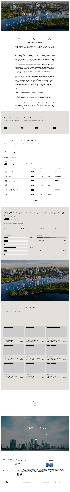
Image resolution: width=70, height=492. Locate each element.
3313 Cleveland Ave (12, 190)
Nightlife (30, 164)
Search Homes (35, 383)
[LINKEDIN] (57, 482)
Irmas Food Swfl (11, 171)
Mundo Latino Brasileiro (13, 189)
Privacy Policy (46, 481)
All (6, 164)
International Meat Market (13, 193)
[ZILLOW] (66, 482)
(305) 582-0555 (52, 460)
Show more (35, 200)
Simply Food (11, 176)
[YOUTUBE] (63, 482)
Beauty (25, 164)
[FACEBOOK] (52, 482)
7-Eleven (10, 184)
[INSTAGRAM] (55, 482)
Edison (10, 180)
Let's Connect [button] (35, 439)
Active (20, 164)
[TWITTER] (60, 482)
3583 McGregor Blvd (12, 181)
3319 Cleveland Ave (12, 195)
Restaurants (10, 164)
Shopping (16, 164)
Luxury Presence (27, 481)
